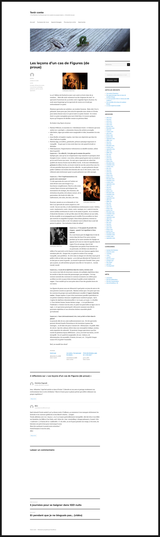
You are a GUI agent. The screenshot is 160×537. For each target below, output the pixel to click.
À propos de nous (43, 22)
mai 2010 (108, 224)
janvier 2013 (109, 177)
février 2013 (109, 175)
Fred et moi (53, 353)
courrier (108, 257)
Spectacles (81, 22)
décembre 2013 (110, 163)
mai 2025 (108, 119)
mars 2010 (109, 227)
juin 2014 (108, 154)
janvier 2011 (109, 210)
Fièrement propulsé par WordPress (47, 529)
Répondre (33, 398)
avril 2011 (108, 205)
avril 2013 (108, 172)
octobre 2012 (109, 182)
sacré (41, 88)
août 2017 (108, 130)
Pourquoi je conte (70, 22)
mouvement (33, 87)
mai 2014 (108, 156)
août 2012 (108, 186)
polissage (39, 87)
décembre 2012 (110, 179)
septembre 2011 (110, 198)
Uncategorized (110, 266)
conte (31, 83)
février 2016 (109, 135)
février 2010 (109, 229)
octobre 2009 (109, 236)
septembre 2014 (110, 149)
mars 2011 (109, 206)
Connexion (109, 278)
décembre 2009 (110, 233)
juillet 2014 (109, 152)
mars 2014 (109, 159)
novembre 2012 (110, 180)
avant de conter (110, 252)
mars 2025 (109, 123)
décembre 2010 (110, 212)
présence (32, 88)
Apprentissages (56, 22)
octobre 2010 (109, 215)
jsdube (32, 78)
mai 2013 (108, 170)
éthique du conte (39, 85)
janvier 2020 (109, 126)
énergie (32, 85)
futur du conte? (110, 259)
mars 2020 (109, 124)
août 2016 (109, 133)
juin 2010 (108, 222)
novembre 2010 (110, 213)
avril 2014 (108, 158)
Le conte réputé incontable (113, 105)
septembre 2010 (110, 217)
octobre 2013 (109, 166)
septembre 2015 (110, 138)
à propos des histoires (112, 250)
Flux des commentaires (112, 281)
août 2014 (108, 151)
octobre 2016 (109, 131)
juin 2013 (108, 168)
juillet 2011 (109, 201)
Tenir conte (37, 12)
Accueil (32, 22)
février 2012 (109, 191)
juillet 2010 (109, 220)
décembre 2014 (110, 145)
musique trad (109, 260)
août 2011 (108, 199)
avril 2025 (109, 121)
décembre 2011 (110, 192)
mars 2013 (109, 173)
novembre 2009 (110, 234)
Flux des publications (112, 279)
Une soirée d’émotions (112, 93)
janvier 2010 (109, 231)
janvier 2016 (109, 137)
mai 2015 (108, 142)
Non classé (109, 262)
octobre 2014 (109, 147)
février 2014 (109, 161)
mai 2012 (108, 187)
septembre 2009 (110, 238)
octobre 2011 (109, 196)
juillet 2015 (109, 140)
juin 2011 (108, 203)
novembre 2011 (110, 194)
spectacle (32, 90)
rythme (38, 88)
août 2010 (108, 219)
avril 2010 (108, 226)
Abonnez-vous (112, 80)
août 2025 (109, 117)
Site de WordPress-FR (112, 283)
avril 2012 (108, 189)
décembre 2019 (110, 128)
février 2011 (109, 208)
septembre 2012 (110, 184)
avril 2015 (108, 144)
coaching (108, 253)
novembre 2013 (110, 165)
